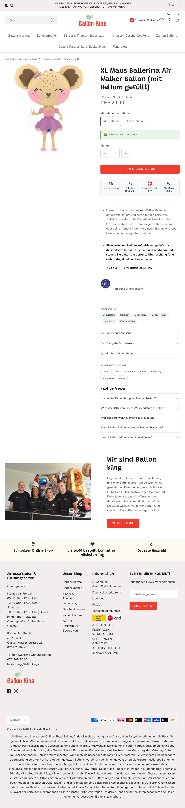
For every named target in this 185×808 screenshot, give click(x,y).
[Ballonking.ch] (93, 20)
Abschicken (143, 606)
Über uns (174, 5)
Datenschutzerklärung (106, 593)
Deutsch (171, 14)
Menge (105, 146)
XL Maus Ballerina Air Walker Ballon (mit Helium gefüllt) (49, 59)
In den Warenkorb (140, 169)
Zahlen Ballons (166, 36)
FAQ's (96, 605)
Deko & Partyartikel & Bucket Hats (82, 47)
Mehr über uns (123, 523)
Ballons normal (19, 36)
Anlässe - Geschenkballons (130, 36)
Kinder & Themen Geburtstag (84, 36)
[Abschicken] (52, 20)
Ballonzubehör (47, 36)
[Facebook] (6, 5)
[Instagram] (11, 5)
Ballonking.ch (34, 729)
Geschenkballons (74, 609)
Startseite (10, 59)
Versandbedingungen (106, 611)
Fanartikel (120, 47)
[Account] (169, 20)
